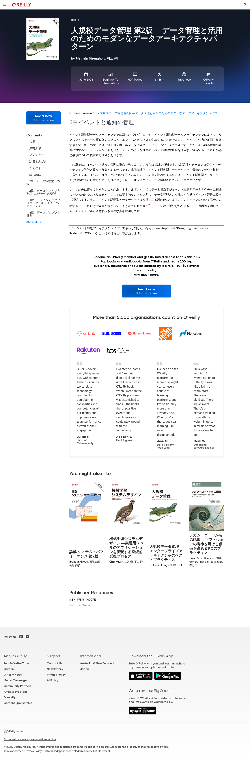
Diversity (9, 697)
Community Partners (17, 686)
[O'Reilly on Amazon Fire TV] (142, 713)
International (91, 656)
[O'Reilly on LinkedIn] (21, 636)
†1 (150, 205)
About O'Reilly (15, 656)
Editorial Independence (57, 751)
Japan (84, 669)
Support (53, 656)
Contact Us (54, 663)
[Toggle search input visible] (245, 4)
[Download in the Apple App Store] (141, 679)
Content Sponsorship (18, 703)
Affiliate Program (15, 692)
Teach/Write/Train (16, 663)
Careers (9, 669)
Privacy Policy (56, 675)
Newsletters (55, 669)
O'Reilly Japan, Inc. (208, 81)
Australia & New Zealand (97, 663)
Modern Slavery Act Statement (92, 751)
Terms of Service (13, 751)
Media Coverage (15, 680)
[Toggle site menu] (4, 4)
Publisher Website (81, 605)
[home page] (21, 4)
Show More (34, 222)
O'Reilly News (13, 675)
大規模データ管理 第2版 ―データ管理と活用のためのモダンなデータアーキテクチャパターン (161, 113)
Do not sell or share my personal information (30, 739)
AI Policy (52, 680)
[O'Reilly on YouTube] (27, 636)
